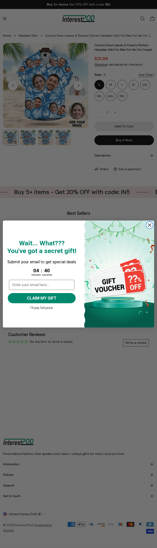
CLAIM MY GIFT (41, 298)
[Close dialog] (149, 225)
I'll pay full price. (41, 307)
